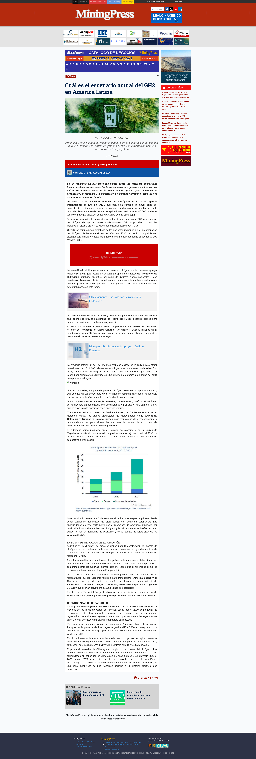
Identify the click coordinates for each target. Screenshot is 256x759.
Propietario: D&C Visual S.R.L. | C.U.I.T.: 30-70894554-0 (123, 742)
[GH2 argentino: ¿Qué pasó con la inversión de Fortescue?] (111, 307)
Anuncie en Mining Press (84, 747)
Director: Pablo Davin (112, 749)
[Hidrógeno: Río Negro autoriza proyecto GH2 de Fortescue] (111, 356)
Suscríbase (80, 744)
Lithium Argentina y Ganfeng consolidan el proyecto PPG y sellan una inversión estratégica (175, 116)
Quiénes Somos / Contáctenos (86, 742)
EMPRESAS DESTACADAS (112, 58)
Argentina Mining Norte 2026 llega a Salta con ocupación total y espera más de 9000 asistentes (175, 94)
